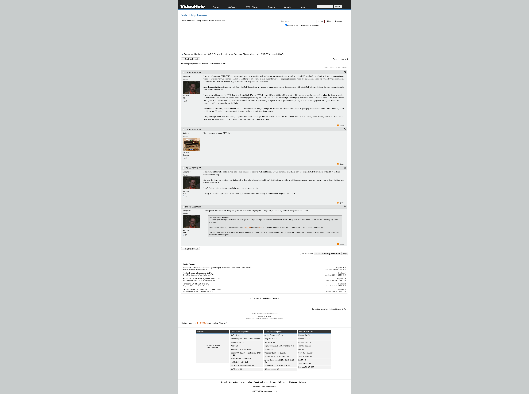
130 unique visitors (213, 345)
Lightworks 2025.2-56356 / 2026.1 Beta (279, 346)
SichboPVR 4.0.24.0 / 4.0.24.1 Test (277, 366)
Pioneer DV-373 (304, 339)
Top (345, 253)
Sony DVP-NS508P (305, 353)
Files (223, 21)
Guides (271, 7)
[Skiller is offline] (192, 144)
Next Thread (272, 298)
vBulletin (268, 316)
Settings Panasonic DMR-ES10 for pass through (202, 289)
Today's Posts (202, 21)
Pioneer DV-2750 (304, 342)
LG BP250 (302, 349)
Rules (211, 21)
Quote (342, 125)
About (256, 382)
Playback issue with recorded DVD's (197, 273)
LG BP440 (302, 360)
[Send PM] (186, 101)
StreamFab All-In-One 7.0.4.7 (241, 359)
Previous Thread (259, 298)
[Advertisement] (264, 40)
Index (184, 21)
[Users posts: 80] (184, 101)
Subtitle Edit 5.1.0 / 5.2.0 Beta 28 (276, 356)
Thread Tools (328, 68)
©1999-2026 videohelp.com (265, 391)
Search (218, 21)
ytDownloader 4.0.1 (271, 369)
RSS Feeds (283, 382)
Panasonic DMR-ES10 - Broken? (196, 284)
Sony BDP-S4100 (305, 356)
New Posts (191, 21)
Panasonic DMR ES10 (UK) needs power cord (201, 278)
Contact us (233, 382)
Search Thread (341, 68)
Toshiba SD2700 (304, 346)
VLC (260, 227)
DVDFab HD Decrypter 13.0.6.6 (242, 366)
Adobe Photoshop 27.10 (273, 335)
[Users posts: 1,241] (184, 158)
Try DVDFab (202, 323)
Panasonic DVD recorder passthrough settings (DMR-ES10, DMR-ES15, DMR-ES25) (216, 268)
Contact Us (316, 309)
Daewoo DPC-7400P (306, 367)
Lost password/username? (310, 25)
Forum (216, 7)
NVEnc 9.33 (235, 335)
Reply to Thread (190, 59)
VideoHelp (324, 309)
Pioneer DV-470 (304, 335)
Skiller (185, 133)
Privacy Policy (246, 382)
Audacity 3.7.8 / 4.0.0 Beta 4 (241, 349)
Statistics (293, 382)
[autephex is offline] (192, 87)
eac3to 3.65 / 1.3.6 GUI (239, 362)
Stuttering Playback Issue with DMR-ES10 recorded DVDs (259, 54)
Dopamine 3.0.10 (237, 342)
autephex (186, 76)
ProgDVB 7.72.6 (270, 339)
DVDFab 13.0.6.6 (237, 369)
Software (232, 7)
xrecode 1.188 (269, 342)
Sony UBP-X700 (304, 364)
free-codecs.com (268, 386)
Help (329, 21)
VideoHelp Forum (194, 15)
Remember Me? (293, 25)
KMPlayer (247, 227)
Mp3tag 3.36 (269, 349)
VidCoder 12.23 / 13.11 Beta (275, 353)
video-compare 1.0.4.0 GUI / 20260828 (245, 339)
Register (338, 21)
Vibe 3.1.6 (234, 346)
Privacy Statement (336, 309)
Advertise (264, 382)
